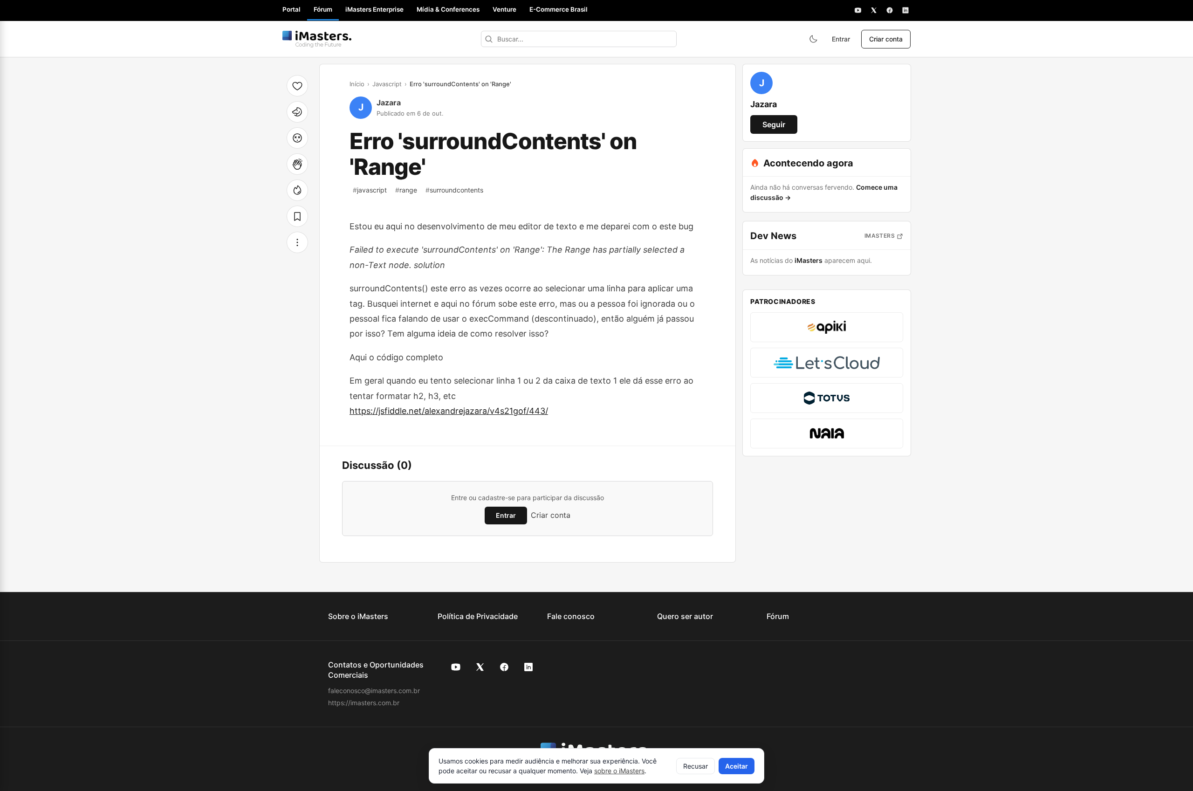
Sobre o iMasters (358, 616)
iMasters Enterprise (374, 9)
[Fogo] (297, 190)
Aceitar (736, 766)
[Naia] (826, 433)
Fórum (323, 9)
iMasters (879, 235)
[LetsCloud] (826, 363)
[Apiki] (826, 327)
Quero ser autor (685, 616)
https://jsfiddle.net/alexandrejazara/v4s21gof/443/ (449, 411)
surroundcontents (454, 190)
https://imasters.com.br (363, 703)
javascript (370, 190)
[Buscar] (489, 39)
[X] (874, 10)
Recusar (695, 766)
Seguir (773, 124)
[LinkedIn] (905, 10)
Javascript (387, 84)
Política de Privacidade (478, 616)
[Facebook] (889, 10)
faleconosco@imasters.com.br (374, 691)
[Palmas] (297, 164)
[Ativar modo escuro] (813, 39)
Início (357, 84)
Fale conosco (571, 616)
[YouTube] (858, 10)
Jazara (389, 102)
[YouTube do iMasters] (455, 667)
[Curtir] (297, 86)
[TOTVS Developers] (826, 398)
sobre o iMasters (619, 771)
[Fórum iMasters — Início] (316, 39)
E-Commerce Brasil (558, 9)
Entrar (841, 39)
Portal (291, 9)
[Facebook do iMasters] (504, 667)
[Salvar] (297, 216)
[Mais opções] (297, 242)
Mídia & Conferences (448, 9)
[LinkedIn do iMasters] (528, 667)
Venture (504, 9)
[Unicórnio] (297, 112)
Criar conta (886, 39)
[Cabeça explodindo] (297, 138)
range (406, 190)
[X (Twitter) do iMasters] (480, 667)
